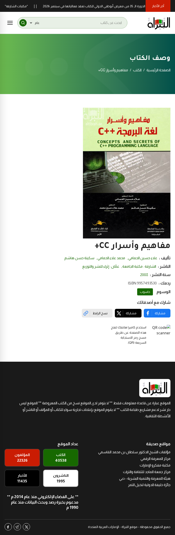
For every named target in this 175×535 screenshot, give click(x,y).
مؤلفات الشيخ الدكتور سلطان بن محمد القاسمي (134, 452)
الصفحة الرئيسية (158, 70)
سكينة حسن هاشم (79, 258)
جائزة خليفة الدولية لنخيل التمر (149, 485)
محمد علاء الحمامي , (110, 258)
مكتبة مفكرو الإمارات (155, 465)
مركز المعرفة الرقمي (155, 459)
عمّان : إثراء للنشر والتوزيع (100, 266)
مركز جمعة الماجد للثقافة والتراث (146, 472)
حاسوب (145, 292)
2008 (144, 275)
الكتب (137, 70)
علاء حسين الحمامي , (142, 258)
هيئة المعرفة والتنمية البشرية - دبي (144, 478)
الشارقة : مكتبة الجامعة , (138, 266)
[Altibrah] (158, 23)
